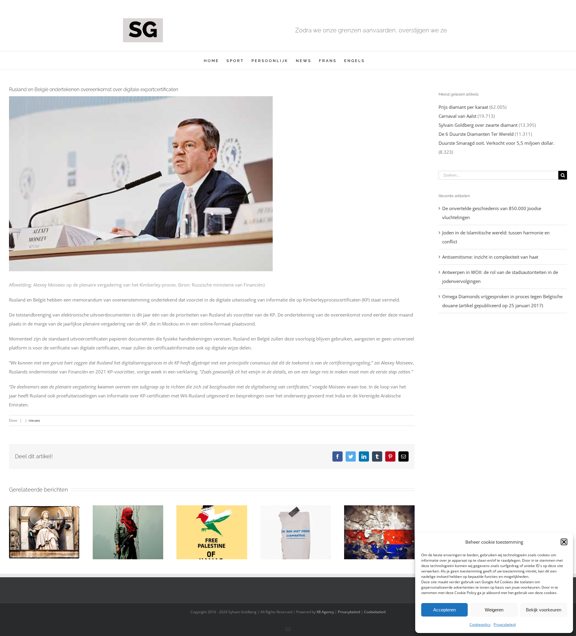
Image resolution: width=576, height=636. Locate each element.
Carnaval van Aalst (457, 116)
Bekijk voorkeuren (543, 609)
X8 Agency (325, 611)
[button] (564, 542)
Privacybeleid (505, 624)
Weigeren (494, 609)
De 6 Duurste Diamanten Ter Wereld (476, 134)
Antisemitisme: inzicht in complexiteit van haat (490, 257)
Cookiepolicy (480, 624)
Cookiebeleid (375, 611)
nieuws (34, 420)
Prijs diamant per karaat (463, 107)
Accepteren (444, 609)
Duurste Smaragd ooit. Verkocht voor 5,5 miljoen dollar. (496, 143)
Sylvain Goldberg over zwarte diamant (478, 125)
